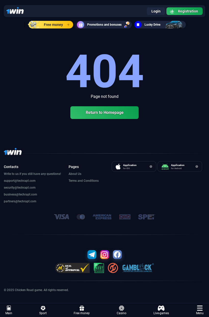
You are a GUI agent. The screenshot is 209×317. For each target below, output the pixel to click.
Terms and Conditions (84, 180)
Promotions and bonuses (104, 24)
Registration (188, 11)
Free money (53, 25)
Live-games (161, 313)
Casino (121, 313)
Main (8, 313)
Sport (43, 313)
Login (156, 11)
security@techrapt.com (19, 187)
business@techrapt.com (20, 194)
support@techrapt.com (19, 181)
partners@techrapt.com (20, 201)
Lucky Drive (152, 24)
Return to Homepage (105, 112)
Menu (200, 313)
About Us (75, 173)
